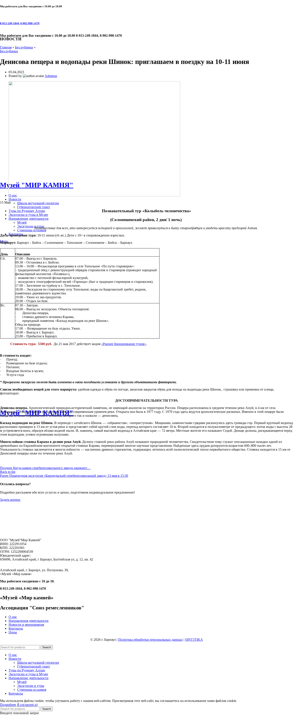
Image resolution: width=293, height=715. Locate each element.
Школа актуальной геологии (38, 203)
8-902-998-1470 (29, 23)
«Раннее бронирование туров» (123, 344)
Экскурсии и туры (30, 226)
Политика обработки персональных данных (150, 639)
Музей (22, 222)
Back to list (7, 472)
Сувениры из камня (31, 230)
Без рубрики (24, 47)
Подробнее (8, 704)
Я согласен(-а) (27, 704)
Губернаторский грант (33, 207)
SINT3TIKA (194, 639)
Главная (6, 47)
